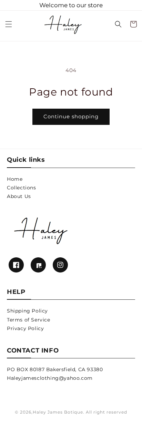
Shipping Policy (27, 311)
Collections (21, 188)
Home (14, 179)
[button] (8, 24)
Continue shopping (71, 116)
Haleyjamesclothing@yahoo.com (50, 378)
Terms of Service (28, 320)
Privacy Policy (25, 328)
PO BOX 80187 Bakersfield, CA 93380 (55, 369)
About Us (19, 196)
